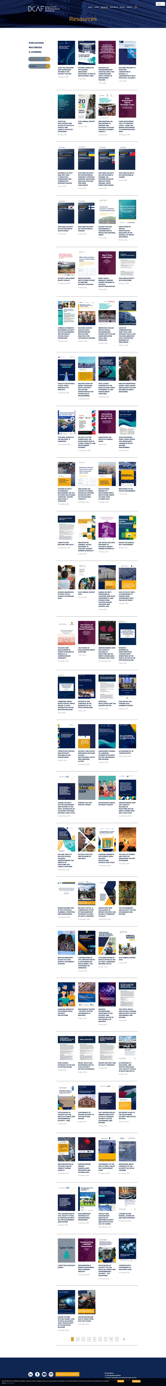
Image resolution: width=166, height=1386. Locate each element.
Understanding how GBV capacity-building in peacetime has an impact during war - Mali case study (127, 808)
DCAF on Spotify (51, 1374)
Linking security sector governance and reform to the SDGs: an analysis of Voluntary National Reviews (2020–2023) (66, 808)
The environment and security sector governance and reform (127, 911)
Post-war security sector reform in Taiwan (126, 175)
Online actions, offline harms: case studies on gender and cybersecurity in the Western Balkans (66, 1322)
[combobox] (160, 4)
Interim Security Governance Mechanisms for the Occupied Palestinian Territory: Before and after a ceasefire (66, 495)
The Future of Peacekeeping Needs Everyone (86, 650)
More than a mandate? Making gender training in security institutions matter (106, 282)
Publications (36, 43)
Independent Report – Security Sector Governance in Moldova (86, 1012)
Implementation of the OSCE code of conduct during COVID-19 (65, 1167)
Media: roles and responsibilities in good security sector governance (86, 1066)
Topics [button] (33, 66)
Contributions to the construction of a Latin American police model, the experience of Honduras (86, 962)
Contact (129, 7)
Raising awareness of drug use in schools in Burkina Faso (66, 595)
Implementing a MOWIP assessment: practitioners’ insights (86, 1268)
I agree (120, 1381)
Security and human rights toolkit (66, 279)
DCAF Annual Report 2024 (86, 593)
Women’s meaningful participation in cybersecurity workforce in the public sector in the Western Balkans (127, 654)
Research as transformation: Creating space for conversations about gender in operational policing (106, 74)
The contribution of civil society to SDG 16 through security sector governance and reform (66, 1218)
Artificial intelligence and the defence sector (107, 703)
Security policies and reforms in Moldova (85, 856)
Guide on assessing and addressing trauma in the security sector (66, 71)
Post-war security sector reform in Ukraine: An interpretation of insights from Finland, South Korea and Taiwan (106, 179)
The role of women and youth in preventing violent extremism (127, 857)
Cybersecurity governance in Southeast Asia (125, 1267)
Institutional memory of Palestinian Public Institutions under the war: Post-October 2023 (106, 494)
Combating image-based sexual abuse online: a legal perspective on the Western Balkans (66, 705)
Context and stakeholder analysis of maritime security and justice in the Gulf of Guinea (106, 1219)
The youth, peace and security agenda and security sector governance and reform (127, 1013)
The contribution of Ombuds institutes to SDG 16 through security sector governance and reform (106, 1117)
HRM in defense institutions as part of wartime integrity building (86, 281)
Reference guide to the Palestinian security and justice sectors (127, 1115)
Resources (104, 7)
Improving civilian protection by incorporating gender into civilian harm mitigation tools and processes (106, 334)
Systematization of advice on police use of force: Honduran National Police (106, 960)
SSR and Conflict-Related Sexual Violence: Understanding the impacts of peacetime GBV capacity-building (66, 860)
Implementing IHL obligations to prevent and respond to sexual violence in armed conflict (106, 126)
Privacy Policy (109, 1373)
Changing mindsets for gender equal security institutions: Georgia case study (106, 858)
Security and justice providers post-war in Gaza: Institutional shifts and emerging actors (86, 756)
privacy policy (10, 1383)
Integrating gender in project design (106, 804)
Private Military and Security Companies (107, 1064)
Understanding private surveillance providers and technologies (84, 1168)
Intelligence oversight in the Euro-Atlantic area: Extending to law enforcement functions (106, 388)
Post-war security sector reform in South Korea (65, 229)
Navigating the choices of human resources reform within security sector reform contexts (86, 494)
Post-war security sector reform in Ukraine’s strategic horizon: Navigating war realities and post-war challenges (86, 179)
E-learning (35, 52)
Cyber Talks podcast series (66, 1266)
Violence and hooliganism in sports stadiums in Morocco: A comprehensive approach (66, 653)
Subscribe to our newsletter (67, 1374)
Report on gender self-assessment (126, 543)
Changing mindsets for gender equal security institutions (66, 1012)
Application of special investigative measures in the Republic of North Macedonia (126, 232)
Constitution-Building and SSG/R (66, 543)
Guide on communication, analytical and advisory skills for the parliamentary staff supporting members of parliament (127, 335)
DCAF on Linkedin (30, 1374)
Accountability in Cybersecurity (126, 752)
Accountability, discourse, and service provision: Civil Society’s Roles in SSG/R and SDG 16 (127, 1067)
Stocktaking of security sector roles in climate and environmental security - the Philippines (107, 1270)
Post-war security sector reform (126, 279)
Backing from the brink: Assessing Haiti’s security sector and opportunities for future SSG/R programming (85, 389)
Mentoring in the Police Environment (127, 490)
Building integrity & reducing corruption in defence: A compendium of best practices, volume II (127, 73)
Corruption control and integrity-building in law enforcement (66, 754)
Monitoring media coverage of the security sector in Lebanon (126, 1167)
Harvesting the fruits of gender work (105, 439)
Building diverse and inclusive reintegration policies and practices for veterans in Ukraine (86, 333)
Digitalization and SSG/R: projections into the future (86, 1319)
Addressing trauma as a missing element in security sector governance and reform (106, 755)
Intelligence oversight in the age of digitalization (66, 1065)
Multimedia (35, 47)
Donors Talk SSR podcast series (85, 804)
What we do (114, 7)
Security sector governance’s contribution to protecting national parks (106, 231)
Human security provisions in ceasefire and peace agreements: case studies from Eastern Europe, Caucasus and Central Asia (106, 599)
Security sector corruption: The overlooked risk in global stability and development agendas (86, 442)
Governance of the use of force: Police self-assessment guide (106, 1167)
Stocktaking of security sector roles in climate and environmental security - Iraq (66, 1116)
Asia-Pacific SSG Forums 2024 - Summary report (126, 703)
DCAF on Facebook (37, 1374)
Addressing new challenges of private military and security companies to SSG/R (107, 912)
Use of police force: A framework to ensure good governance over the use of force (127, 596)
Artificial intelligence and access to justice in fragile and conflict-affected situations (66, 126)
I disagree (136, 1381)
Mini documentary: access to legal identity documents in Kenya (66, 960)
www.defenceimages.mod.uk (127, 1378)
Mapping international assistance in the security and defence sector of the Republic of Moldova (106, 1015)
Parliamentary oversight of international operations (84, 1217)
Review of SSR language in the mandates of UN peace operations (85, 704)
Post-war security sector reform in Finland (85, 229)
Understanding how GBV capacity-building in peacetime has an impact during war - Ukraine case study (106, 653)
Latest (96, 7)
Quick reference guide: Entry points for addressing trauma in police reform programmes (127, 442)
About (90, 7)
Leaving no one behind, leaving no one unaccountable (127, 1216)
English (159, 4)
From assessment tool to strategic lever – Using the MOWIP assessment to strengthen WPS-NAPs (127, 126)
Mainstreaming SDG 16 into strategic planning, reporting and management (66, 911)
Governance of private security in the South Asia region (86, 1115)
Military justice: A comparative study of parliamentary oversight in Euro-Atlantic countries (86, 912)
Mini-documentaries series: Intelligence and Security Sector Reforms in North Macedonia (127, 387)
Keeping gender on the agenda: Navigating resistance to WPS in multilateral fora (86, 72)
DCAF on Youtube (44, 1374)
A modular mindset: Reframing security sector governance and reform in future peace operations (66, 333)
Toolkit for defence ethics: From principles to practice (66, 386)
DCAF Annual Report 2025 (86, 122)
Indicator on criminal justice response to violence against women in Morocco (86, 546)
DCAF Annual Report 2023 (127, 958)
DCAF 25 (122, 7)
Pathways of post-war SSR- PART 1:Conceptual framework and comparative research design (65, 178)
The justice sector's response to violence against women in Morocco (106, 545)
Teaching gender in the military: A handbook (66, 439)
